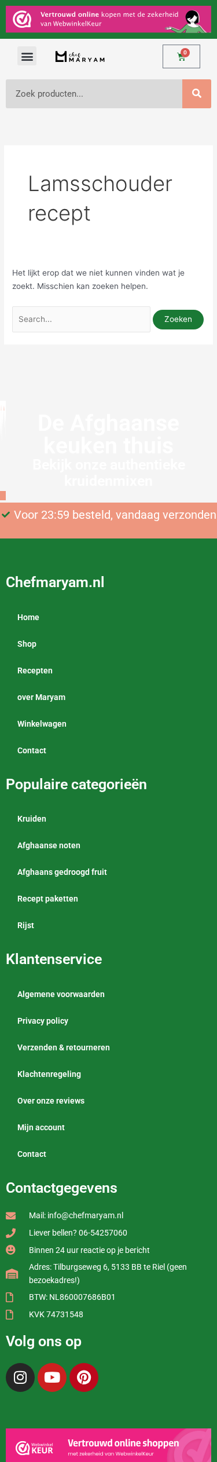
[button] (26, 55)
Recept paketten (47, 898)
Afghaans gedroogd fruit (62, 872)
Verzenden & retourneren (63, 1047)
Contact (31, 750)
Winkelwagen (42, 723)
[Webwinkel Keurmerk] (108, 1447)
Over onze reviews (50, 1100)
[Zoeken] (196, 93)
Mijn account (41, 1127)
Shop (26, 643)
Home (28, 617)
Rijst (25, 925)
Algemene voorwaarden (61, 994)
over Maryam (41, 697)
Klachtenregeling (49, 1074)
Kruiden (31, 818)
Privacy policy (42, 1020)
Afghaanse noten (48, 845)
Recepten (35, 670)
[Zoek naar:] (82, 319)
